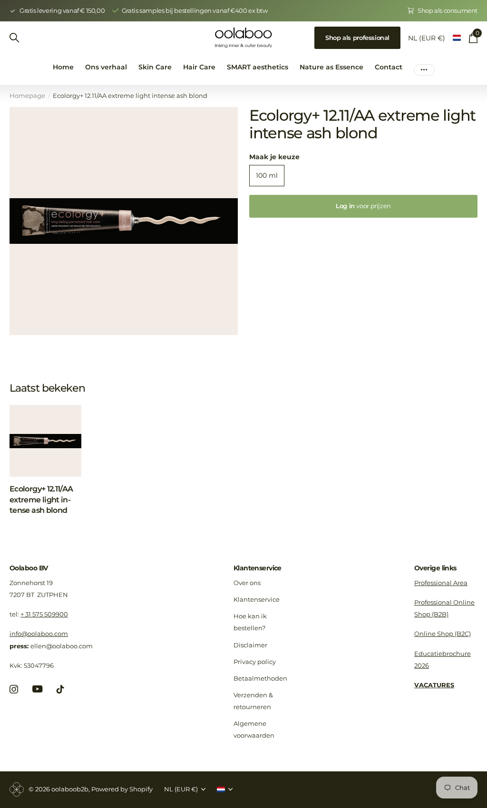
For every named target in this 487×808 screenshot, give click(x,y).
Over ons (247, 583)
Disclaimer (250, 645)
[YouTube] (37, 689)
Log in (363, 206)
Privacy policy (255, 661)
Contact (388, 67)
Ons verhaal (106, 67)
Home (63, 67)
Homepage (27, 95)
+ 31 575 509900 (44, 614)
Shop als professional (357, 37)
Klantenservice (258, 568)
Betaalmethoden (260, 678)
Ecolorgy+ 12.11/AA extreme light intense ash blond (41, 499)
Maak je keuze (274, 157)
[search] (14, 37)
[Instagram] (14, 689)
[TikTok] (60, 689)
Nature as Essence (331, 67)
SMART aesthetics (257, 67)
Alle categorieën (155, 72)
